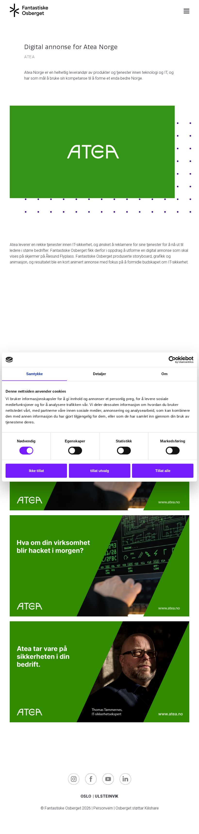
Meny (186, 12)
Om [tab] (164, 373)
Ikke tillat (36, 471)
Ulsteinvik (106, 796)
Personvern (103, 808)
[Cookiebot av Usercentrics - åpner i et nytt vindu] (172, 359)
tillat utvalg (99, 471)
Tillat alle (162, 471)
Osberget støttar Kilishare (137, 808)
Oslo (86, 796)
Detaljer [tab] (99, 373)
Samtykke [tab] (34, 373)
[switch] (75, 450)
